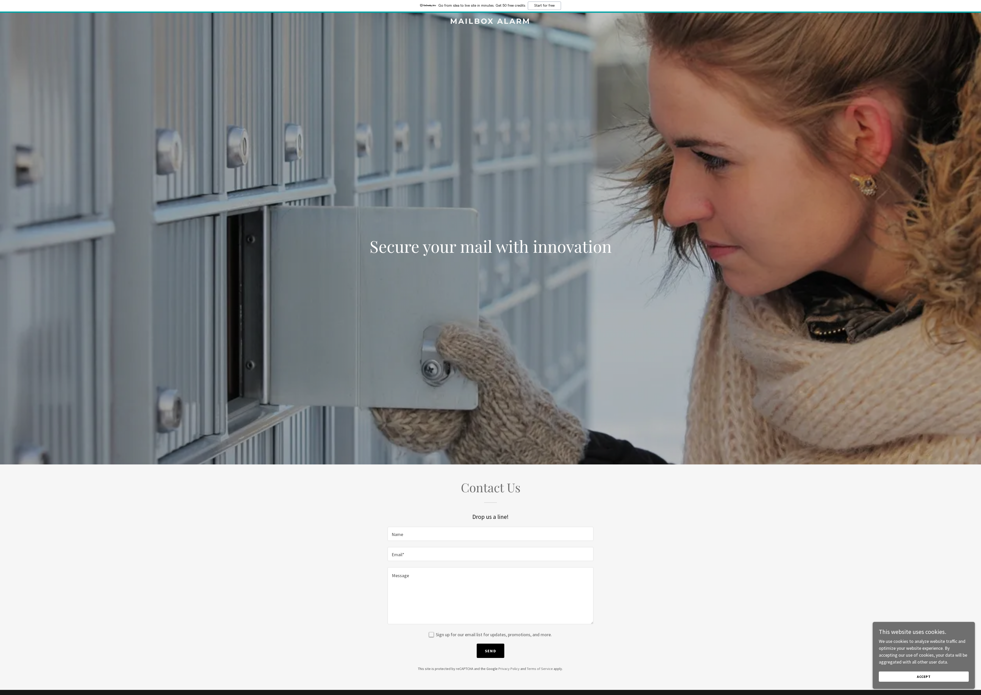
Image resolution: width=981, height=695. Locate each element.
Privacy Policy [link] (509, 668)
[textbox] (490, 534)
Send (490, 650)
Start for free (544, 5)
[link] (490, 22)
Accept (924, 676)
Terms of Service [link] (540, 668)
